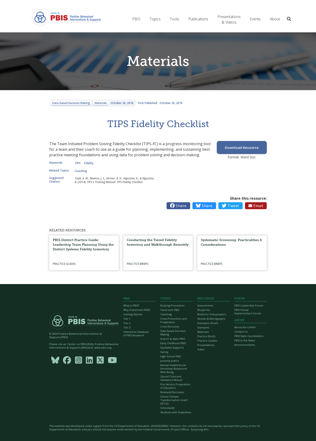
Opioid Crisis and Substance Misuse (171, 378)
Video (200, 349)
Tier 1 (126, 318)
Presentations (205, 345)
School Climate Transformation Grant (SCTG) (174, 400)
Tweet (230, 205)
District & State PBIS (172, 338)
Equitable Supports (172, 347)
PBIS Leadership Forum (248, 305)
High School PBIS (170, 356)
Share (178, 205)
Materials (203, 332)
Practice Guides (207, 340)
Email (255, 205)
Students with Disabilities (175, 412)
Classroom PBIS (169, 310)
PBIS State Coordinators (248, 336)
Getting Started (132, 314)
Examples (203, 327)
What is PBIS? (131, 305)
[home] (66, 17)
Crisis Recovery (169, 326)
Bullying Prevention (172, 305)
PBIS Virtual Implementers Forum (247, 311)
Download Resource (242, 147)
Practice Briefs (206, 336)
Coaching (166, 314)
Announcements (244, 344)
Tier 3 (126, 327)
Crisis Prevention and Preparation (173, 320)
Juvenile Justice (169, 360)
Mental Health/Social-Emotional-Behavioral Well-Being (173, 368)
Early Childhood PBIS (173, 343)
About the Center (245, 327)
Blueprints (203, 310)
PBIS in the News (244, 340)
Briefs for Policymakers (211, 314)
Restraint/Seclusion (172, 392)
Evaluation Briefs (207, 323)
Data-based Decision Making (173, 332)
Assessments (205, 305)
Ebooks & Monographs (211, 318)
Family (164, 352)
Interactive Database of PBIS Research (136, 333)
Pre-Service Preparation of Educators (175, 386)
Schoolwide (167, 408)
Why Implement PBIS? (136, 310)
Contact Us (241, 331)
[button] (136, 19)
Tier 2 (126, 323)
